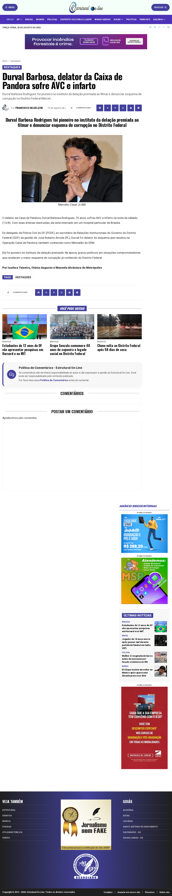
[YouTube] (168, 27)
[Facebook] (99, 108)
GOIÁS (117, 19)
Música (6, 821)
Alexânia (128, 810)
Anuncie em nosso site (128, 892)
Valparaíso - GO (132, 832)
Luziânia (128, 821)
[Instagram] (159, 27)
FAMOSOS (145, 19)
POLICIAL (52, 19)
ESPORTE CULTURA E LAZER (76, 19)
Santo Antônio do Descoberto (140, 827)
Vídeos (6, 838)
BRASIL (29, 19)
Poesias (6, 827)
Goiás (126, 815)
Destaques (16, 61)
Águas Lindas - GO (133, 838)
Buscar (158, 7)
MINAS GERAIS (103, 19)
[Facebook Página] (155, 27)
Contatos (108, 892)
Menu (12, 7)
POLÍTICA (131, 19)
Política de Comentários (54, 380)
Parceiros (150, 892)
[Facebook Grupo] (150, 27)
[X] (164, 27)
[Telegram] (138, 108)
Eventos (7, 815)
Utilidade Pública (12, 832)
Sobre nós (164, 892)
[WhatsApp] (123, 108)
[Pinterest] (115, 108)
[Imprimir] (130, 108)
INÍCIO (10, 19)
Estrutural (9, 810)
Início (4, 61)
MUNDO (40, 19)
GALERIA (158, 19)
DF (18, 19)
